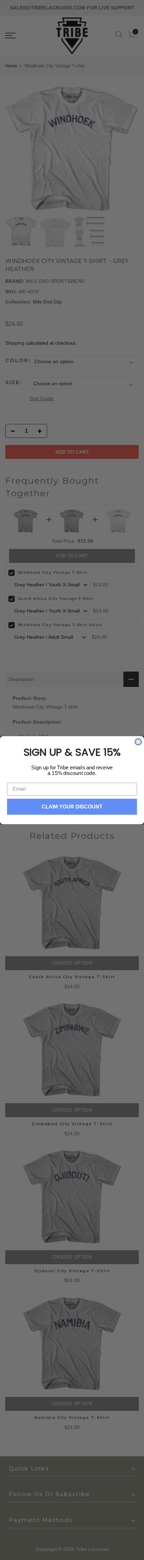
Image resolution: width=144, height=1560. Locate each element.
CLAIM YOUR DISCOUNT (72, 806)
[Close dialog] (138, 741)
